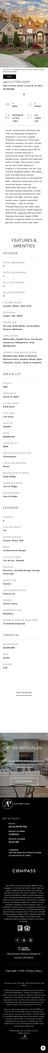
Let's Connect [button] (24, 781)
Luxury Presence (24, 957)
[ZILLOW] (24, 940)
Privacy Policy (34, 970)
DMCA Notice (24, 1033)
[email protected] (9, 71)
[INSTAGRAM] (17, 940)
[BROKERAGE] (30, 940)
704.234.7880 (14, 842)
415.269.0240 (14, 834)
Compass (7, 888)
